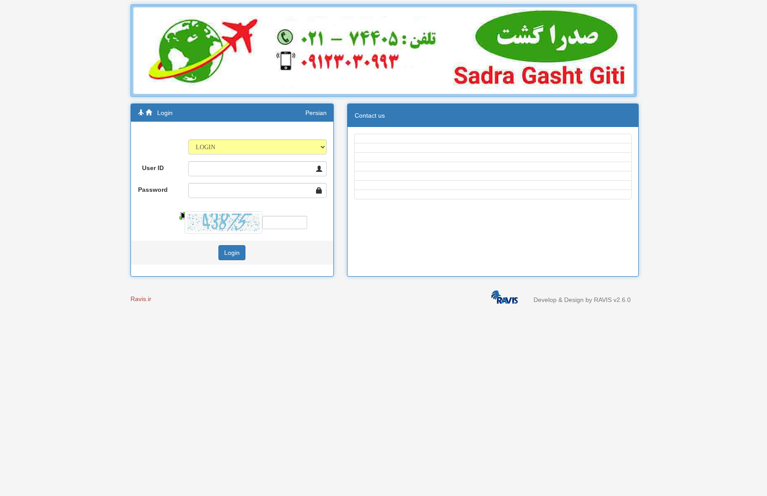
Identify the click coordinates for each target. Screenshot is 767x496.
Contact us (370, 115)
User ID (153, 167)
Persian (316, 112)
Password (153, 189)
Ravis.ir (140, 298)
